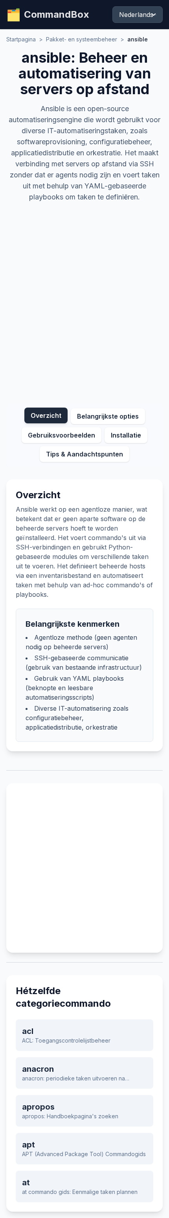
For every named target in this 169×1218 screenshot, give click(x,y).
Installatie (126, 435)
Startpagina (21, 39)
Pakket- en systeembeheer (81, 39)
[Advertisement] (84, 300)
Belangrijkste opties (108, 416)
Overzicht (46, 415)
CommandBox (47, 14)
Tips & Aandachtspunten (84, 454)
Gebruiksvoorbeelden (61, 435)
